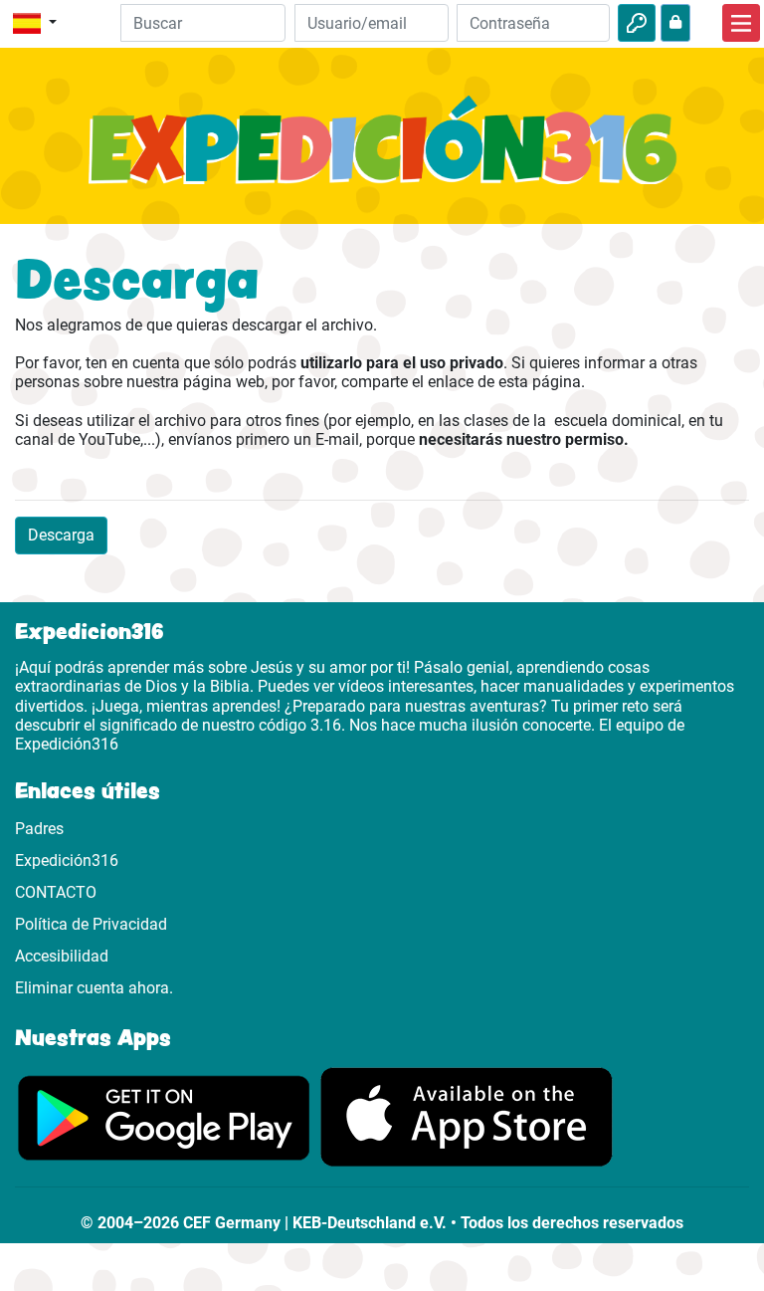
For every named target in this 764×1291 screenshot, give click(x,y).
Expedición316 (66, 860)
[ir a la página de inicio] (382, 152)
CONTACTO (55, 892)
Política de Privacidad (91, 924)
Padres (39, 828)
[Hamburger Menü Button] (741, 23)
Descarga (61, 535)
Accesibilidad (61, 956)
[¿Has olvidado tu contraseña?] (675, 23)
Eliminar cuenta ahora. (94, 987)
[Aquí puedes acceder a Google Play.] (164, 1116)
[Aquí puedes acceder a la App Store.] (466, 1116)
